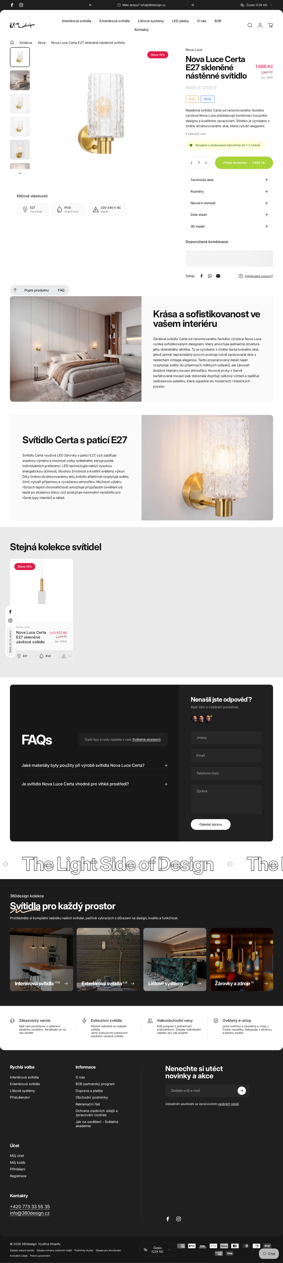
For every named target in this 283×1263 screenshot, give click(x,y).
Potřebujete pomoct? (259, 276)
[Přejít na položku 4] (20, 127)
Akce (42, 43)
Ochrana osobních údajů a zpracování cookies (97, 1112)
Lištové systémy (22, 1090)
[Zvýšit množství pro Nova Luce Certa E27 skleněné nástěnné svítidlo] (207, 163)
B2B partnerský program (95, 1084)
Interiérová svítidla (24, 1077)
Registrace (18, 1176)
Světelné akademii (146, 739)
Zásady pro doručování (108, 1250)
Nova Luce (194, 50)
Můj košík (17, 1162)
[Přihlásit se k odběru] (242, 1091)
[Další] (192, 5)
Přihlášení (17, 1169)
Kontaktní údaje (19, 1255)
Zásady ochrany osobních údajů (54, 1250)
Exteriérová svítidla (25, 1084)
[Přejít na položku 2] (20, 80)
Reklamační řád (88, 1104)
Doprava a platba (89, 1090)
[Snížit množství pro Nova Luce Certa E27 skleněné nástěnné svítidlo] (190, 163)
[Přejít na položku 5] (20, 150)
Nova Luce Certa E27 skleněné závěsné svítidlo (31, 637)
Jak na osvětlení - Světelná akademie (97, 1123)
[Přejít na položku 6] (20, 173)
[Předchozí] (90, 5)
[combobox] (257, 5)
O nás (80, 1077)
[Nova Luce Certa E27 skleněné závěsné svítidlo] (41, 590)
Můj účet (17, 1156)
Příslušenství (20, 1097)
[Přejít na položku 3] (20, 103)
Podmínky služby (83, 1250)
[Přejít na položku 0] (20, 57)
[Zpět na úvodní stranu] (12, 43)
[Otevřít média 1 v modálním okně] (102, 116)
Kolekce (26, 43)
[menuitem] (15, 290)
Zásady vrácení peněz (22, 1250)
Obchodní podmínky (92, 1097)
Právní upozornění (40, 1255)
